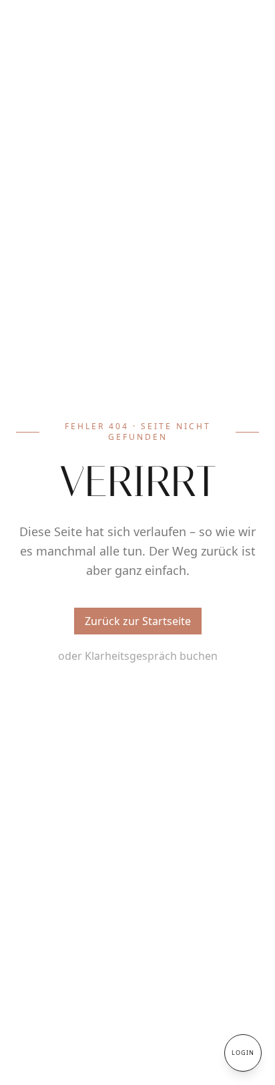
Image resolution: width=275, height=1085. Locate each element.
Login (243, 1052)
